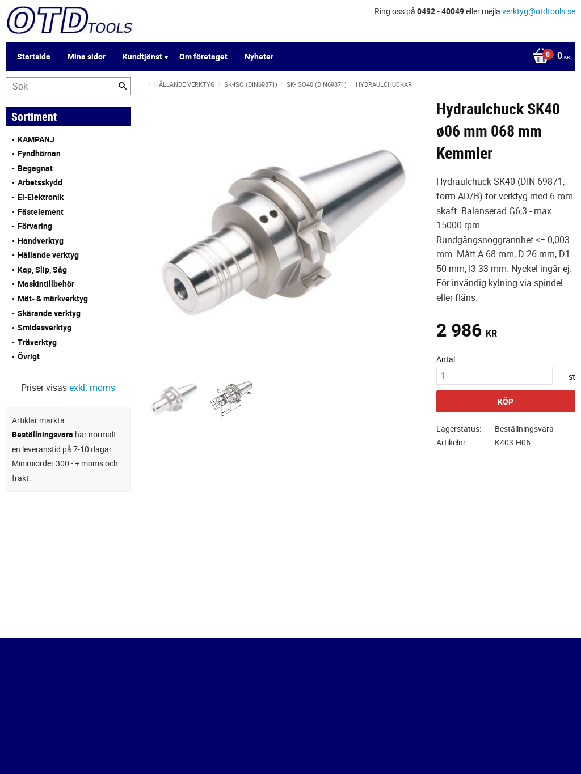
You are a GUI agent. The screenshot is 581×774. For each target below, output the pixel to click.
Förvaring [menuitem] (35, 225)
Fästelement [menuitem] (41, 211)
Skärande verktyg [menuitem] (49, 313)
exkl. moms (92, 387)
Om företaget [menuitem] (203, 56)
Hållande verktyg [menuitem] (48, 254)
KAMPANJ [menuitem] (36, 139)
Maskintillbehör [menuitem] (46, 283)
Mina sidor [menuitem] (87, 56)
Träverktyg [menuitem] (37, 342)
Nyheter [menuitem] (259, 56)
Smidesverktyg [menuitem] (44, 327)
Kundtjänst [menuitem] (142, 56)
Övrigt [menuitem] (29, 356)
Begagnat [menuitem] (35, 168)
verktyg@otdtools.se (538, 11)
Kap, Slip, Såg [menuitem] (42, 269)
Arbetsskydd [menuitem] (40, 182)
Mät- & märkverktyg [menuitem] (53, 298)
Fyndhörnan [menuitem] (39, 153)
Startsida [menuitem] (33, 56)
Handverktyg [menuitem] (41, 240)
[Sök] (122, 86)
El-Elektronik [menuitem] (41, 197)
